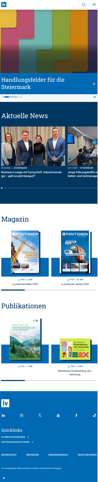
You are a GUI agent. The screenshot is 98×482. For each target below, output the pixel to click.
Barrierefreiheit (58, 455)
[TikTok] (95, 415)
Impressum (32, 455)
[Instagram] (22, 415)
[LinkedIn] (3, 415)
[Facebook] (76, 415)
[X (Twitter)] (40, 415)
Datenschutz (9, 455)
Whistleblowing (87, 455)
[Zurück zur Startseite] (3, 4)
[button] (2, 97)
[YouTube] (58, 415)
